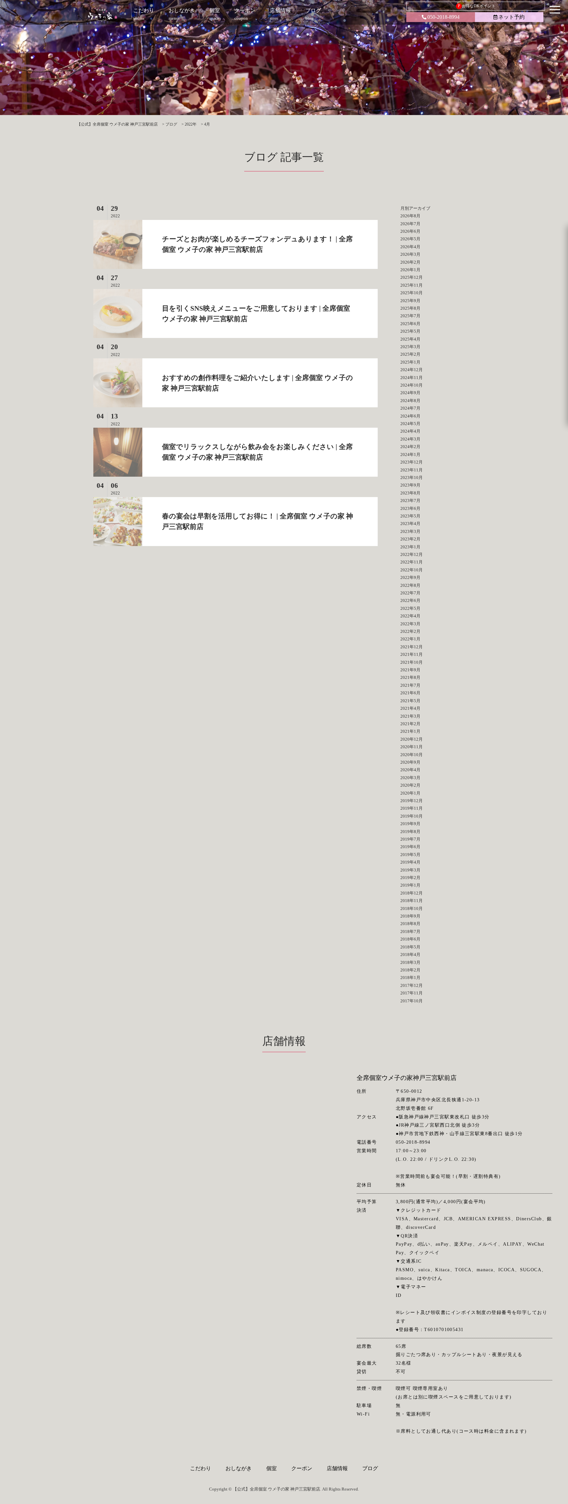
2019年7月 (410, 839)
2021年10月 (411, 662)
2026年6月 (410, 231)
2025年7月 (410, 315)
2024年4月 (410, 431)
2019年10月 (411, 816)
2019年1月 (410, 885)
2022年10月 (411, 569)
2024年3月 (410, 439)
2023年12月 (411, 462)
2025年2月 (410, 354)
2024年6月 (410, 416)
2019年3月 (410, 870)
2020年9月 (410, 762)
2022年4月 (410, 615)
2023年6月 (410, 508)
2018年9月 (410, 916)
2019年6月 (410, 846)
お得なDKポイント (477, 6)
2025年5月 (410, 331)
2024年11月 (411, 377)
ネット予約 (511, 17)
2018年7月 (410, 931)
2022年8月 (410, 585)
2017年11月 (411, 993)
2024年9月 (410, 392)
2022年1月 (410, 638)
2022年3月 (410, 623)
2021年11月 (411, 654)
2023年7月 (410, 500)
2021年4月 (410, 708)
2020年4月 (410, 769)
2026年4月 (410, 246)
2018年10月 (411, 908)
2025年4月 (410, 339)
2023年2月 (410, 539)
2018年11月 (411, 900)
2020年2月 (410, 785)
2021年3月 (410, 716)
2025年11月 (411, 285)
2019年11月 (411, 808)
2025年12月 (411, 277)
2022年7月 (410, 592)
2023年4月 (410, 523)
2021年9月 (410, 669)
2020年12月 (411, 739)
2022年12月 (411, 554)
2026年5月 (410, 238)
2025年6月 (410, 323)
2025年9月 (410, 300)
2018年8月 (410, 923)
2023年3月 (410, 531)
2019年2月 (410, 877)
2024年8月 (410, 400)
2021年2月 (410, 723)
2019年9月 (410, 823)
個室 (271, 1468)
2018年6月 (410, 939)
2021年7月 (410, 685)
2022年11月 (411, 562)
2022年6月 (410, 600)
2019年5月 (410, 854)
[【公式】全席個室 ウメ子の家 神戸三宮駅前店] (103, 15)
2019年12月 (411, 800)
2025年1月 (410, 362)
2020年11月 (411, 746)
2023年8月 (410, 492)
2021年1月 (410, 731)
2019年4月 (410, 862)
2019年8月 (410, 831)
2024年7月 (410, 408)
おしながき (238, 1468)
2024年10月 (411, 385)
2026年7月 (410, 223)
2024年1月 (410, 454)
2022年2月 (410, 631)
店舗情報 (337, 1468)
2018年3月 (410, 962)
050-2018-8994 (443, 17)
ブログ (370, 1468)
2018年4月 (410, 954)
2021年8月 (410, 677)
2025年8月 (410, 308)
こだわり (200, 1468)
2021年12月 (411, 646)
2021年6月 (410, 692)
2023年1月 (410, 546)
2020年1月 (410, 793)
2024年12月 (411, 369)
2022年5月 (410, 608)
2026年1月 (410, 269)
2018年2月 (410, 969)
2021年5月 (410, 700)
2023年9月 (410, 485)
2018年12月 (411, 893)
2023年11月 (411, 469)
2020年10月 (411, 754)
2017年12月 (411, 985)
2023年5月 (410, 515)
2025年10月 (411, 292)
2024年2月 (410, 446)
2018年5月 (410, 946)
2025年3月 (410, 346)
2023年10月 (411, 477)
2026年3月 (410, 254)
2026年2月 (410, 262)
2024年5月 (410, 423)
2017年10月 (411, 1000)
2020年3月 (410, 777)
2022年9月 (410, 577)
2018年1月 (410, 977)
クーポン (301, 1468)
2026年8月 (410, 215)
